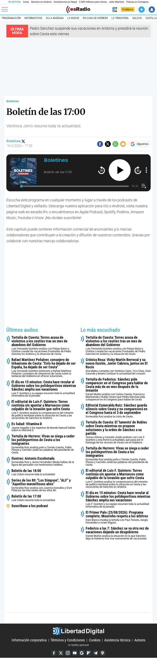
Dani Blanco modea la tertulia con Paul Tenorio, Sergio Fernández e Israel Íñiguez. (117, 517)
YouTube (74, 653)
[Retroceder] (101, 170)
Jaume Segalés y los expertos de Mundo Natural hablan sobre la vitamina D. (43, 427)
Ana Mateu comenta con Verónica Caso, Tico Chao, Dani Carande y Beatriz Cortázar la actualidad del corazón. (118, 366)
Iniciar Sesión (152, 9)
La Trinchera (120, 18)
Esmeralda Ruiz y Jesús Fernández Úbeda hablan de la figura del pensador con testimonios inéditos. (42, 461)
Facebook (54, 653)
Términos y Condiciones (67, 640)
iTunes (102, 653)
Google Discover (81, 653)
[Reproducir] (120, 170)
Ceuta (26, 2)
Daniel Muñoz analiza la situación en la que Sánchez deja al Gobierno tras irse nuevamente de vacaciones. (117, 533)
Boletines (12, 101)
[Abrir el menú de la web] (33, 9)
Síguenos (142, 144)
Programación (11, 18)
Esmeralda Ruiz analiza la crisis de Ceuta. (116, 410)
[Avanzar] (137, 170)
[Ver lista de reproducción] (144, 186)
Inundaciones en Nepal (65, 2)
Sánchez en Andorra (41, 2)
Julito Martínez (116, 2)
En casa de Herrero (95, 18)
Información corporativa (29, 640)
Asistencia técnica (117, 640)
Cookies (94, 640)
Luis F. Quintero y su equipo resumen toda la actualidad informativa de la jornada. (43, 388)
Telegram (95, 653)
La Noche (73, 18)
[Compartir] (100, 144)
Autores (139, 640)
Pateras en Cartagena (137, 2)
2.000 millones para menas (93, 2)
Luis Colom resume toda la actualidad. (33, 472)
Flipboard (88, 653)
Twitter (61, 653)
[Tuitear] (108, 144)
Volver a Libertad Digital (114, 9)
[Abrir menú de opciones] (146, 170)
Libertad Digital (78, 631)
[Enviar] (115, 144)
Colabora (127, 9)
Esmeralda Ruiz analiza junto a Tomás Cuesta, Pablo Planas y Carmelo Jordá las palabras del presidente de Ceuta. (43, 444)
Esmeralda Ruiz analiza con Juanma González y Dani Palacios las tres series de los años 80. (41, 485)
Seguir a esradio (23, 141)
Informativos (33, 18)
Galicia (137, 18)
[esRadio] (78, 9)
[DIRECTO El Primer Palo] (141, 9)
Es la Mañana (55, 18)
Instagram (68, 653)
